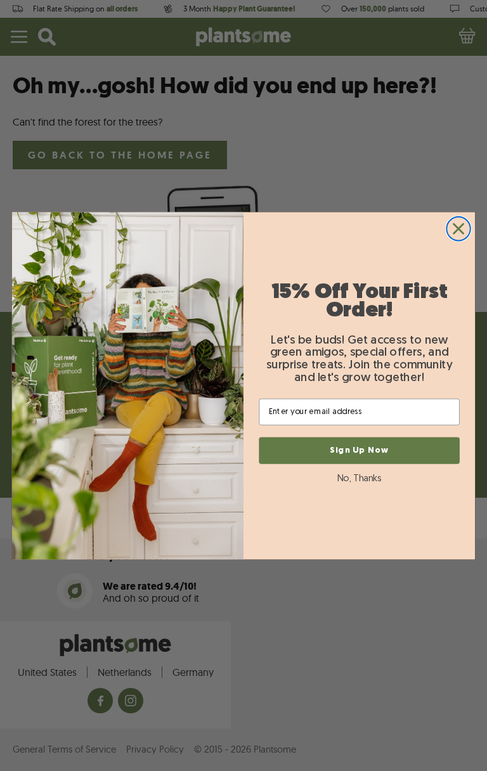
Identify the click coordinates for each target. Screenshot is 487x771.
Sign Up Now (359, 450)
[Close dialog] (458, 228)
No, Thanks (359, 478)
